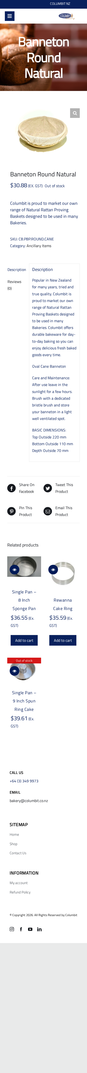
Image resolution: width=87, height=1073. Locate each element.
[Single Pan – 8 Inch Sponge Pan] (24, 566)
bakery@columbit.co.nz (29, 800)
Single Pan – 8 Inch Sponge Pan (24, 600)
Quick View (14, 569)
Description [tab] (16, 269)
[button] (75, 113)
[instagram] (12, 929)
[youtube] (30, 929)
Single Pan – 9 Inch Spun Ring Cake (24, 701)
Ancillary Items (39, 246)
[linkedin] (39, 929)
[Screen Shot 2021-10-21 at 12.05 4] (66, 14)
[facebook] (21, 929)
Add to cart (24, 640)
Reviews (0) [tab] (14, 285)
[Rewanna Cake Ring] (63, 573)
